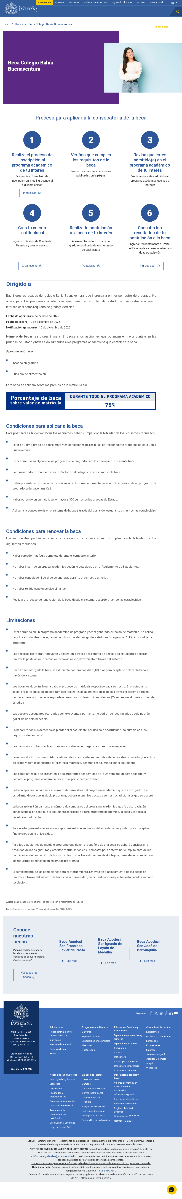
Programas (39, 27)
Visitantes (151, 1067)
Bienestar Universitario (139, 1140)
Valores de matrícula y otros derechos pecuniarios (125, 1086)
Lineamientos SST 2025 (126, 1116)
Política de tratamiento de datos (124, 1144)
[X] (156, 1013)
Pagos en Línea (58, 1049)
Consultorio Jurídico (125, 1070)
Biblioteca (55, 1083)
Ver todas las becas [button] (29, 975)
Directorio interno (91, 1097)
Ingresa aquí (147, 265)
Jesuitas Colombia (156, 1058)
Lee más (71, 961)
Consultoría (120, 1056)
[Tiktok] (166, 1013)
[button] (178, 11)
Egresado (117, 2)
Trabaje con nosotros (93, 1115)
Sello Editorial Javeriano (62, 1122)
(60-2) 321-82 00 (21, 1044)
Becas (19, 24)
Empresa (141, 2)
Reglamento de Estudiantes (74, 1140)
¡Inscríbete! (161, 26)
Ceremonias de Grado (93, 1088)
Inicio (6, 24)
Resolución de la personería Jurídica (58, 1144)
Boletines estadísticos (126, 1099)
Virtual (129, 2)
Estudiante (74, 2)
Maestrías (87, 1045)
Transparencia (143, 27)
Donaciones (56, 1088)
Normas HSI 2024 (123, 1120)
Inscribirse (29, 193)
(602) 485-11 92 (27, 1041)
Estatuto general (47, 1140)
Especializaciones (91, 1036)
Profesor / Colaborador (159, 1036)
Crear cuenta (30, 265)
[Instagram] (161, 1013)
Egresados (152, 1040)
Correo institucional (92, 1092)
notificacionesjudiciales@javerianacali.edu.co (54, 1156)
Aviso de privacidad (93, 1144)
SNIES (31, 1140)
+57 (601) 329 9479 (23, 1057)
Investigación (91, 27)
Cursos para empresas (126, 1061)
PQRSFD (86, 1101)
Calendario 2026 (91, 1079)
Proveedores (153, 1045)
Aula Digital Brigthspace (62, 1079)
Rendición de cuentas (125, 1103)
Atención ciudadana (123, 27)
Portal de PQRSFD (106, 1170)
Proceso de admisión (61, 1044)
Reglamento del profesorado (108, 1140)
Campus (86, 1083)
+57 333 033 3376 (27, 1060)
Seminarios (120, 1047)
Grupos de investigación (62, 1101)
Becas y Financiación (58, 27)
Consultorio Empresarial (127, 1065)
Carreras (86, 1031)
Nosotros (105, 27)
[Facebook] (151, 1013)
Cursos (118, 1052)
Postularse (88, 265)
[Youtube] (176, 1013)
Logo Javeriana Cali (60, 1127)
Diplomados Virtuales (125, 1043)
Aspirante (59, 2)
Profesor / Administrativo (96, 2)
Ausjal (149, 1063)
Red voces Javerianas (93, 1111)
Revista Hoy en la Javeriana (96, 1120)
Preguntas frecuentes (93, 1106)
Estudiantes (152, 1031)
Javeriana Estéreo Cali (61, 1105)
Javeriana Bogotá (155, 1054)
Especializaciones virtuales (96, 1040)
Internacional (156, 2)
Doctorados (88, 1049)
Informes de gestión (124, 1094)
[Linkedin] (171, 1013)
